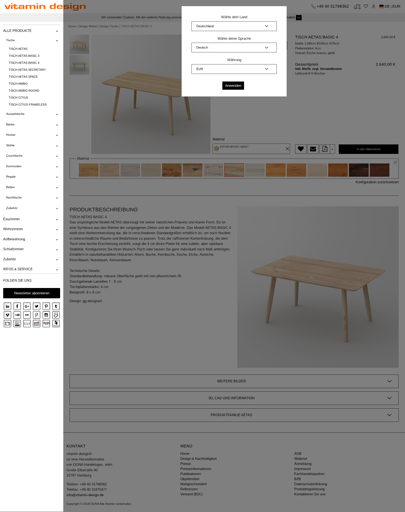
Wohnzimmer (13, 229)
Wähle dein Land (234, 17)
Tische (10, 40)
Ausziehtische (15, 113)
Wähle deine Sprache (234, 39)
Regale (11, 176)
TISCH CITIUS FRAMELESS (28, 104)
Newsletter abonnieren (31, 293)
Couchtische (14, 155)
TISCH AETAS (18, 48)
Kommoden (14, 166)
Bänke (10, 124)
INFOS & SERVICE (18, 269)
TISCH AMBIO (18, 83)
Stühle (10, 145)
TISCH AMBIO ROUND (24, 90)
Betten (10, 187)
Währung (234, 60)
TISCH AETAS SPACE (23, 76)
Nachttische (14, 197)
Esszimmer (11, 219)
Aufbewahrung (14, 239)
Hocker (11, 134)
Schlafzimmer (13, 249)
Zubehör (12, 208)
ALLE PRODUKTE (17, 31)
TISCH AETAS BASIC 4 (24, 62)
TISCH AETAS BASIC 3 (24, 55)
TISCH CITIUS (18, 97)
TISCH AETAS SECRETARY (27, 69)
